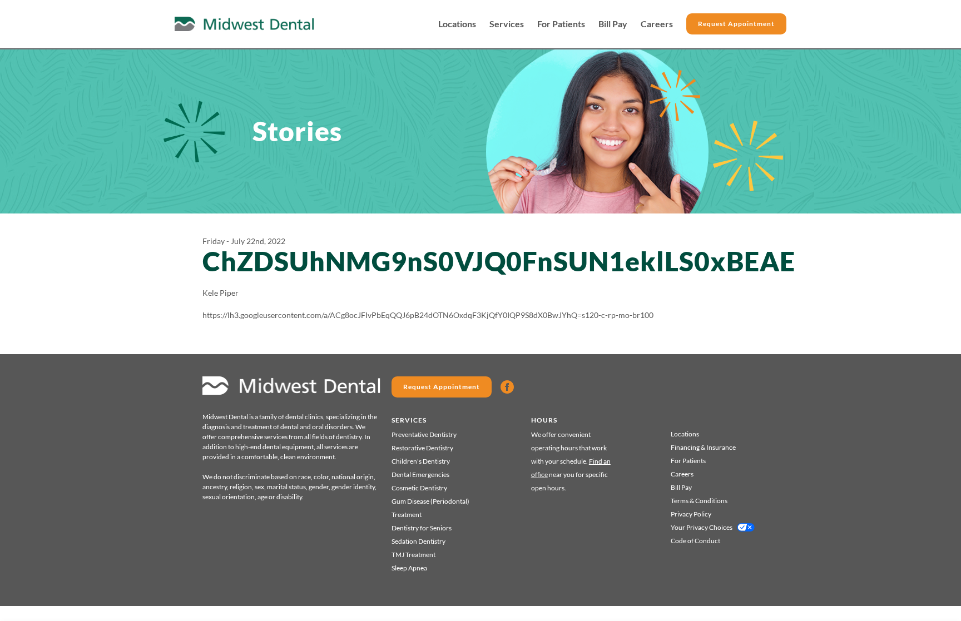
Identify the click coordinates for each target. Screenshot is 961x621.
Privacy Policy (691, 514)
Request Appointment (736, 23)
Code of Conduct (695, 540)
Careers (657, 24)
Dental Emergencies (420, 474)
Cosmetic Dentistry (419, 488)
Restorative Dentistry (422, 448)
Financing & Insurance (703, 447)
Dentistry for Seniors (422, 528)
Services (506, 24)
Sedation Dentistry (418, 541)
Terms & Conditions (699, 500)
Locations (457, 24)
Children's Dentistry (421, 461)
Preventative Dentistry (424, 434)
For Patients (561, 24)
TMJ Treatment (413, 554)
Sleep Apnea (409, 568)
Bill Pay (612, 24)
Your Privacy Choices (701, 527)
